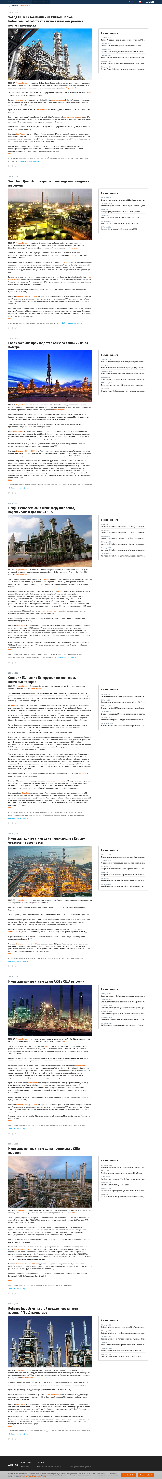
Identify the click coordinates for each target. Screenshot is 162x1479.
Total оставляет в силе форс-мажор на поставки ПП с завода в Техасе (123, 1197)
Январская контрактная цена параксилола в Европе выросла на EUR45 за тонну (123, 875)
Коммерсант (37, 689)
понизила (64, 263)
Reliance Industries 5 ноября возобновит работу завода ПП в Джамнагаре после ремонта (123, 1339)
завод (62, 100)
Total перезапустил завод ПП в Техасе (115, 1185)
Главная (10, 2)
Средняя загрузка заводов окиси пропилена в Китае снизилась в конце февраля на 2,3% (123, 52)
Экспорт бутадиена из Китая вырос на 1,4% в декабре (120, 212)
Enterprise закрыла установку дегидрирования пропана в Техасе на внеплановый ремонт (123, 1167)
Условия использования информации (49, 1467)
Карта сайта (25, 1467)
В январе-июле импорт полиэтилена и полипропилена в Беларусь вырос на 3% (123, 726)
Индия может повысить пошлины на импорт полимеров (121, 1351)
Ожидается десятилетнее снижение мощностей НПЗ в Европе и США (123, 1019)
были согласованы (21, 1249)
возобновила (80, 1066)
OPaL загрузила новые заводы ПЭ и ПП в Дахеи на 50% (121, 1356)
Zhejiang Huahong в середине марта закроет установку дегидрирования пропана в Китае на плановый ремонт (123, 63)
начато (88, 93)
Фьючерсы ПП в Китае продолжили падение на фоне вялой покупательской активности (123, 556)
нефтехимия (44, 2)
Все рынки (36, 2)
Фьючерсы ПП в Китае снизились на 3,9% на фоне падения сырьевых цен (123, 550)
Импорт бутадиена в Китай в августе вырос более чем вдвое (123, 206)
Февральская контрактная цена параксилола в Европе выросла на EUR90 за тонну (123, 863)
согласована (13, 932)
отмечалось (18, 100)
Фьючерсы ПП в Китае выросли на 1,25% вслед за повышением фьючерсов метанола (123, 527)
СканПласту (21, 134)
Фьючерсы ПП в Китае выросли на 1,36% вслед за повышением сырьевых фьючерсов (123, 532)
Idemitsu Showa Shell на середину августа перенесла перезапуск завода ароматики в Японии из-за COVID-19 (123, 391)
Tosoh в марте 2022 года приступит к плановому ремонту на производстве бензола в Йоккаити (123, 379)
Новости (17, 2)
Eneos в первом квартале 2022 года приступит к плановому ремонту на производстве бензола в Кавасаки (123, 385)
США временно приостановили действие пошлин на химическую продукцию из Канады (123, 1014)
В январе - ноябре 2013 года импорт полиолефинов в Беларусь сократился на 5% (123, 708)
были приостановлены (55, 781)
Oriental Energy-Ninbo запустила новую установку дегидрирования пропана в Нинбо (123, 69)
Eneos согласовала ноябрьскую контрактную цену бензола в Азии (123, 368)
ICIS (46, 903)
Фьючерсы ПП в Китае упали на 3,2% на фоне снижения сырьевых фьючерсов (123, 538)
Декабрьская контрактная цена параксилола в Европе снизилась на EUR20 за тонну (123, 880)
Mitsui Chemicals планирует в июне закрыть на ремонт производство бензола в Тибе (123, 362)
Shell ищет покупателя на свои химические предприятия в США (123, 1002)
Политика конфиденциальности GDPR (34, 1476)
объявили (83, 774)
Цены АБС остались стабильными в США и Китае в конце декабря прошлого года (123, 200)
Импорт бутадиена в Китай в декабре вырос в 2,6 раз (120, 217)
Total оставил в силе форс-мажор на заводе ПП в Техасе (121, 1173)
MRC (10, 154)
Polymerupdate (71, 88)
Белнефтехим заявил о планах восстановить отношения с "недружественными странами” (123, 696)
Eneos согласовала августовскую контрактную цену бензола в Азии (123, 373)
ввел (13, 706)
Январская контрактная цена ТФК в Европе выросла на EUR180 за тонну (123, 869)
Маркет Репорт (22, 83)
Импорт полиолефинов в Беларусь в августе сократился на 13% (123, 720)
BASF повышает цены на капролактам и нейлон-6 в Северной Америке (123, 1025)
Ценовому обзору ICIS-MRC (26, 297)
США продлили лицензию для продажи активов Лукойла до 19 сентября (123, 1008)
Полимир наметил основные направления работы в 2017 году (123, 702)
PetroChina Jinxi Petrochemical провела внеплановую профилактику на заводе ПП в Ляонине (123, 57)
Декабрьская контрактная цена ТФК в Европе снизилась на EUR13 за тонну (123, 886)
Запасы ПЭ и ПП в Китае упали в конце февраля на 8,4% (121, 46)
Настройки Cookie (128, 1475)
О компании (26, 1463)
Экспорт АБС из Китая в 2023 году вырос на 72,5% (119, 229)
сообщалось (18, 432)
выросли (48, 1046)
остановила (33, 1083)
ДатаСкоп (26, 793)
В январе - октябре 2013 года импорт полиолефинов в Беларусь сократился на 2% (123, 714)
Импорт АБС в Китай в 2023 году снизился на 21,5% (119, 223)
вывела (60, 592)
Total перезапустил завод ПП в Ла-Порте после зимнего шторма (123, 1179)
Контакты (41, 1463)
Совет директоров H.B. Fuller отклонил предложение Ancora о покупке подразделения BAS (123, 996)
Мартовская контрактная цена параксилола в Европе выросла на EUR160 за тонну (123, 857)
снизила (46, 579)
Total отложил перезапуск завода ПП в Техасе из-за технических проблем (123, 1191)
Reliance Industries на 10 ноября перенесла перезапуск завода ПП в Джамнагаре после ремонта (123, 1333)
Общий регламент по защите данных (81, 1467)
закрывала (55, 100)
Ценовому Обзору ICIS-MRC (27, 451)
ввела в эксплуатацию (72, 117)
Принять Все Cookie (146, 1475)
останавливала (41, 110)
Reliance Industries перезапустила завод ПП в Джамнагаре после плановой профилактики (123, 1327)
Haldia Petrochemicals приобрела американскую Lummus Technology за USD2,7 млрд (123, 1345)
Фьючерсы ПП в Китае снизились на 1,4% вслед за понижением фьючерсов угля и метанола (123, 544)
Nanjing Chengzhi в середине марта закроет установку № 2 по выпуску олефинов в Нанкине (123, 40)
